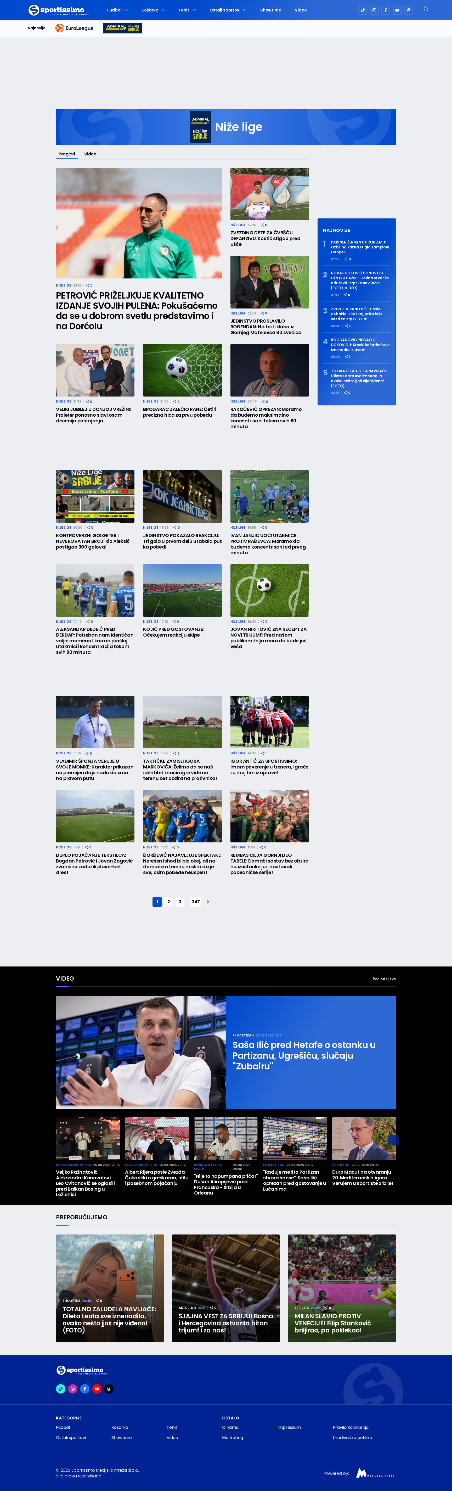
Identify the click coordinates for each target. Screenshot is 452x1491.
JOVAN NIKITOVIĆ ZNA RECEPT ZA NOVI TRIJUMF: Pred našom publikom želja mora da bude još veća (268, 637)
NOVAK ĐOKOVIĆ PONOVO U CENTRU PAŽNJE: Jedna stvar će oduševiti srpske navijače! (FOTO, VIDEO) (360, 280)
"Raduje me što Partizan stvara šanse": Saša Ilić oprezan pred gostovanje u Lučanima (294, 1180)
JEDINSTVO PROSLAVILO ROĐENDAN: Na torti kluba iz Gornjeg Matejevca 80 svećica (266, 326)
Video (301, 10)
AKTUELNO (340, 1165)
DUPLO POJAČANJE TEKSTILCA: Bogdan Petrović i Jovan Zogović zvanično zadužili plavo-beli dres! (94, 863)
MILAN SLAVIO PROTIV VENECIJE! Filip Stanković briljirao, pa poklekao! (333, 1323)
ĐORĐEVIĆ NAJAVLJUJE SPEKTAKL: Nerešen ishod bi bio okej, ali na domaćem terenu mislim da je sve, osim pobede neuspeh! (182, 863)
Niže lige (63, 285)
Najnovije (37, 28)
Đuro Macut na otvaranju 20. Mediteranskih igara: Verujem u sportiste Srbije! (362, 1177)
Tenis (184, 10)
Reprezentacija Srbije (208, 1167)
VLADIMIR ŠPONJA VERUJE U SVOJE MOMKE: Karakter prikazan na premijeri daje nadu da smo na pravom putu (94, 769)
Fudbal (114, 10)
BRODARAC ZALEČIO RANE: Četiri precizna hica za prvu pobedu (179, 412)
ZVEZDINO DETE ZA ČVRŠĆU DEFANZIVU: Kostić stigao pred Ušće (265, 238)
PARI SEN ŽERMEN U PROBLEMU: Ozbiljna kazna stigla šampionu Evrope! (361, 247)
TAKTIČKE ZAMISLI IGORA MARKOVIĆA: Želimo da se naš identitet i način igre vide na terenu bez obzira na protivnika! (180, 769)
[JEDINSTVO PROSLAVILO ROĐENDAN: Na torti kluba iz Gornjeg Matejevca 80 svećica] (269, 282)
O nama (230, 1427)
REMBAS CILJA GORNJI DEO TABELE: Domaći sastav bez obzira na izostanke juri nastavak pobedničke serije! (269, 863)
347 (196, 902)
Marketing (232, 1437)
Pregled (67, 154)
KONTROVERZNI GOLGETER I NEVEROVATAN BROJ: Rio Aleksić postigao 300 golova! (93, 541)
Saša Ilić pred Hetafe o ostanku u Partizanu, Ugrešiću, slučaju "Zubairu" (304, 1056)
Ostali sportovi (225, 10)
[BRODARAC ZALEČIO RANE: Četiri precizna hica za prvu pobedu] (182, 370)
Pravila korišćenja (351, 1427)
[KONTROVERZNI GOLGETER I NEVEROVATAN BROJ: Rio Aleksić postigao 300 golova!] (95, 496)
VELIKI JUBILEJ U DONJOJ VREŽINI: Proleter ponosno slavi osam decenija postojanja (93, 415)
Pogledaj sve (384, 979)
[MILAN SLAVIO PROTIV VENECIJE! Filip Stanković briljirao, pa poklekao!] (342, 1288)
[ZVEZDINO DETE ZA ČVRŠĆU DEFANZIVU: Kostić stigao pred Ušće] (269, 194)
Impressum (289, 1427)
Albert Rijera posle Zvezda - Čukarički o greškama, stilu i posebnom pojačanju (157, 1177)
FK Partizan (243, 1035)
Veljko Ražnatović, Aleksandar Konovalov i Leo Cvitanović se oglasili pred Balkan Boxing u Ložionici (85, 1183)
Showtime (270, 10)
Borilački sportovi (73, 1165)
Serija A (302, 1308)
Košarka (150, 10)
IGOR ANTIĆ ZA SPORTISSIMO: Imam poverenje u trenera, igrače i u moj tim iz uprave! (269, 767)
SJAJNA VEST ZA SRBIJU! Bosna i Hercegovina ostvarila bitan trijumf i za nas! (226, 1323)
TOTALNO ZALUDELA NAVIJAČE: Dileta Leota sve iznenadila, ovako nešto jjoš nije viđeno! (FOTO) (359, 378)
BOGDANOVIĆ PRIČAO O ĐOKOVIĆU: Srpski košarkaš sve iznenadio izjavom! (360, 344)
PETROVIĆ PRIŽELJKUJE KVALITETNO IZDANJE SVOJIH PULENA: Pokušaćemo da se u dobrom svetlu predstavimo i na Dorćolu (137, 310)
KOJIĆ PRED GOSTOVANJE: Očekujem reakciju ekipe (173, 632)
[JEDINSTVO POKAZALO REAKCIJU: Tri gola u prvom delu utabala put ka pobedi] (182, 496)
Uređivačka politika (352, 1437)
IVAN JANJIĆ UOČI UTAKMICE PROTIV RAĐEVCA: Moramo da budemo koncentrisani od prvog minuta (268, 544)
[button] (393, 1140)
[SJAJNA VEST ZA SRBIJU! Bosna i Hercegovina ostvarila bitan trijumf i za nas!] (226, 1288)
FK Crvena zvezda (141, 1165)
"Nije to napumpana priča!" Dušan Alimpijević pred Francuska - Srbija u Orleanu (226, 1184)
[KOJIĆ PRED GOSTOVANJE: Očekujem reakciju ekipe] (182, 590)
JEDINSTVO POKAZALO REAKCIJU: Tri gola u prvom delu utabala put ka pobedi (182, 541)
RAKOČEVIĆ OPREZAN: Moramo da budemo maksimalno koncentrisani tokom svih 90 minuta (266, 417)
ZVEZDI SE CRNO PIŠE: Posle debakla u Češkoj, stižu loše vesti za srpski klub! (357, 314)
